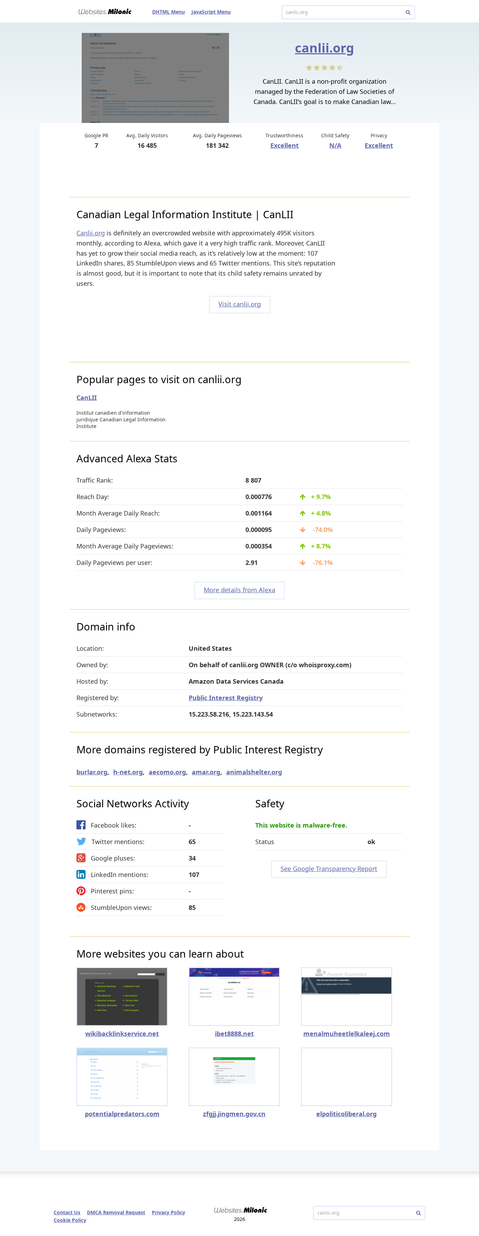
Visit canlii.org (239, 304)
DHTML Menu (168, 11)
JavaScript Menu (211, 11)
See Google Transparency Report (329, 868)
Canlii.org (90, 233)
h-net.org (128, 772)
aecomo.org (167, 772)
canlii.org (324, 47)
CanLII (86, 397)
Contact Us (67, 1212)
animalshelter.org (254, 772)
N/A (335, 145)
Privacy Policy (168, 1212)
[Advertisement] (239, 174)
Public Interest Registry (226, 697)
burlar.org (91, 772)
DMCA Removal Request (116, 1212)
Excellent (284, 145)
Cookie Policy (70, 1220)
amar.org (206, 772)
